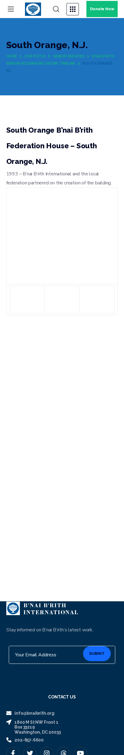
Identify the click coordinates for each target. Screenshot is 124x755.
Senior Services (69, 56)
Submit (97, 653)
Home (11, 56)
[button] (56, 9)
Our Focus (35, 56)
